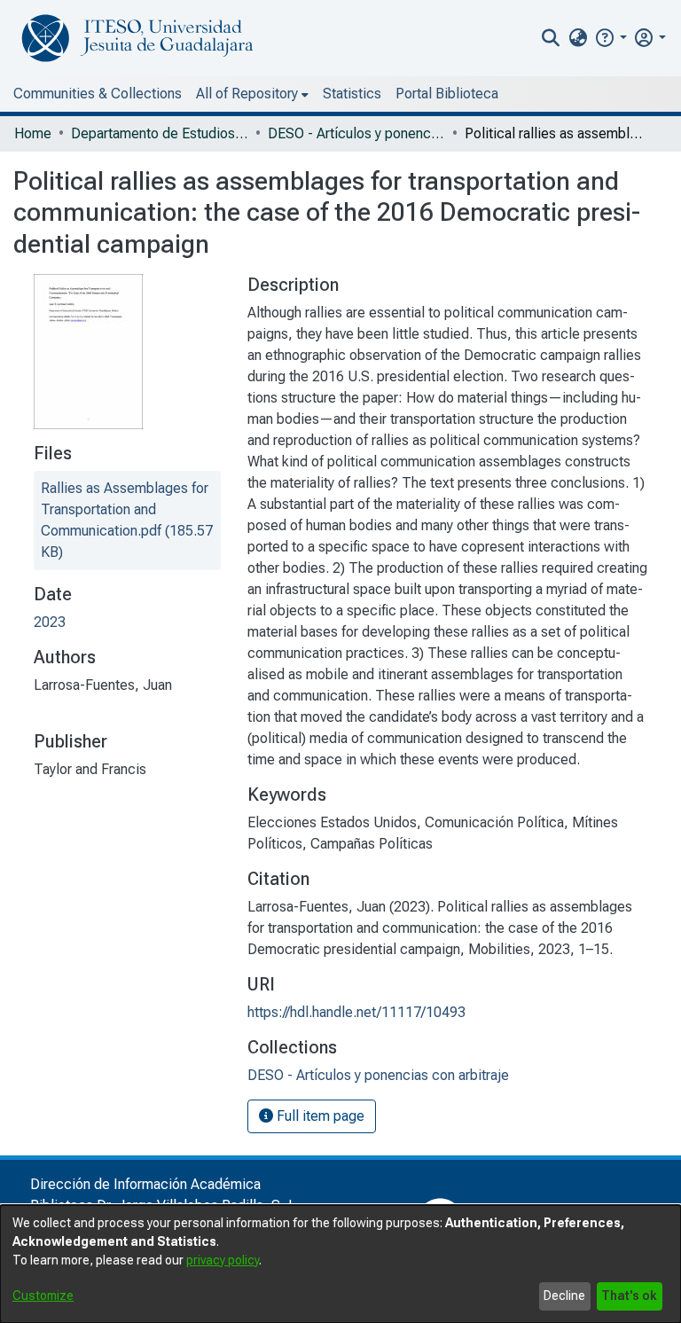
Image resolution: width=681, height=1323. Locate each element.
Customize (43, 1295)
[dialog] (340, 1264)
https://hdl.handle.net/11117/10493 (356, 1012)
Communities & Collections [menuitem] (97, 93)
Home (32, 133)
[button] (610, 37)
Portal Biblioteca (446, 93)
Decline (564, 1295)
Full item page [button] (318, 1116)
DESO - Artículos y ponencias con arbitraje (356, 133)
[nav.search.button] (551, 38)
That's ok (629, 1295)
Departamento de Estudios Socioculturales (159, 133)
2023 (50, 622)
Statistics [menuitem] (352, 93)
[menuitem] (578, 38)
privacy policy (222, 1260)
